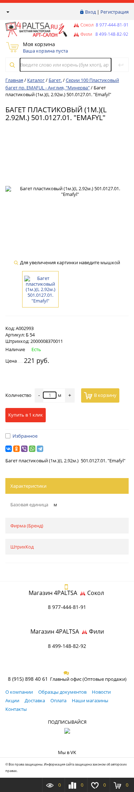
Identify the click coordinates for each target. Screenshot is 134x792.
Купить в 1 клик (25, 415)
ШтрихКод (22, 546)
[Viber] (24, 449)
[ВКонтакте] (8, 449)
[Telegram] (40, 449)
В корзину (105, 395)
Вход (90, 12)
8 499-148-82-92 (67, 646)
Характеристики (28, 486)
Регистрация (114, 12)
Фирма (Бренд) (26, 525)
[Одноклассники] (16, 449)
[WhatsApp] (32, 449)
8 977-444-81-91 (112, 25)
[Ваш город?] (7, 12)
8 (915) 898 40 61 (28, 678)
